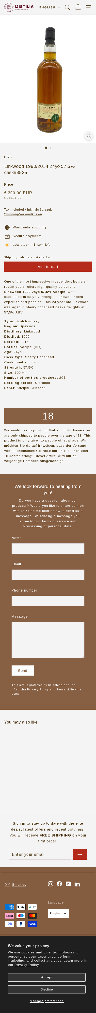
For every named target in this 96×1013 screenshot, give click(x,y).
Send (23, 670)
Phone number (24, 590)
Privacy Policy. (27, 965)
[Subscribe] (80, 854)
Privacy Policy (38, 689)
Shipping (10, 257)
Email (16, 564)
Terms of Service (69, 689)
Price (8, 184)
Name (17, 538)
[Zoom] (88, 135)
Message (20, 616)
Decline (47, 989)
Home (8, 157)
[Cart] (78, 7)
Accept (47, 977)
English (47, 7)
